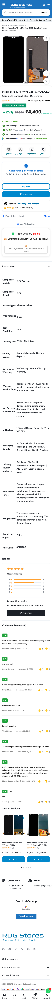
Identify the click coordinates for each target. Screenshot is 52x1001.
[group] (13, 825)
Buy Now (26, 186)
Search (43, 12)
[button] (46, 73)
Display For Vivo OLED (18, 25)
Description (8, 266)
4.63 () (15, 101)
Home (4, 25)
